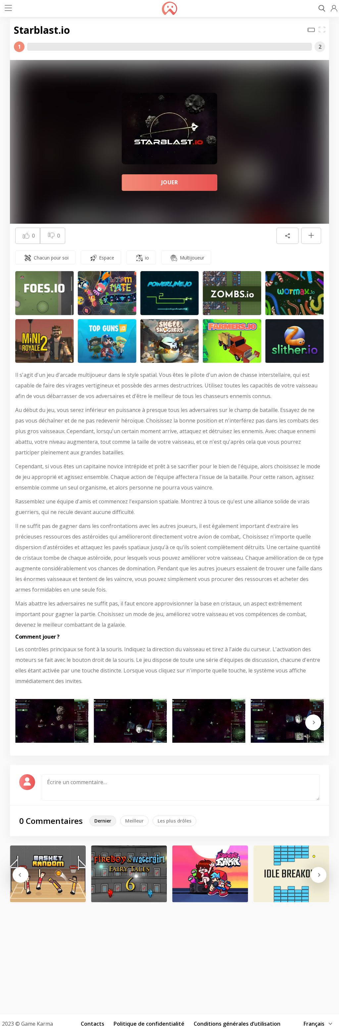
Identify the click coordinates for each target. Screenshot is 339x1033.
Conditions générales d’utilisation (237, 1023)
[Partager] (287, 236)
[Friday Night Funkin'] (210, 873)
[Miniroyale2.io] (44, 341)
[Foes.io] (44, 293)
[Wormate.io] (107, 293)
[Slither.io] (294, 341)
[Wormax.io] (294, 293)
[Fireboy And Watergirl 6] (129, 873)
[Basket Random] (48, 873)
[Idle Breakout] (291, 873)
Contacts (92, 1023)
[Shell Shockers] (169, 341)
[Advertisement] (169, 956)
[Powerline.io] (169, 293)
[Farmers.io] (232, 341)
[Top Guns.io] (107, 341)
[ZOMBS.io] (232, 293)
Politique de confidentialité (149, 1023)
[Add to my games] (311, 236)
